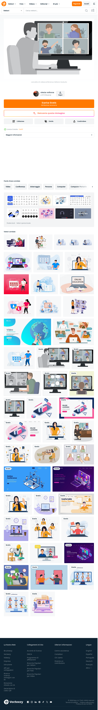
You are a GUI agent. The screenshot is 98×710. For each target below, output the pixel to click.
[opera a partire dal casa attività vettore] (16, 576)
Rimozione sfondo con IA (9, 683)
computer (61, 185)
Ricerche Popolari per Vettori (34, 663)
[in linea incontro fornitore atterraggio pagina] (76, 502)
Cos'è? (21, 129)
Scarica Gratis (49, 103)
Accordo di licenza (34, 649)
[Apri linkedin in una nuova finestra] (36, 701)
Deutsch (87, 660)
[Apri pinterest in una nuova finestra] (39, 701)
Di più (55, 4)
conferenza (20, 185)
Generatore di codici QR (9, 688)
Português (88, 656)
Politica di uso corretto (82, 703)
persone (48, 185)
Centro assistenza (62, 649)
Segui (60, 95)
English (87, 649)
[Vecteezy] (3, 3)
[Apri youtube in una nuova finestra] (51, 701)
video (8, 185)
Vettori (11, 4)
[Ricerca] (86, 10)
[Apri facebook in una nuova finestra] (28, 701)
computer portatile (79, 185)
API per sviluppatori (8, 668)
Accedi (86, 4)
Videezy (7, 656)
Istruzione (8, 663)
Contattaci (59, 653)
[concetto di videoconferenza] (53, 357)
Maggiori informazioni (14, 134)
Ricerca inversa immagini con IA (9, 675)
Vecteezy (7, 653)
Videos (32, 4)
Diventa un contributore (60, 661)
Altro (86, 667)
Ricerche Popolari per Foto (34, 668)
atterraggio (35, 185)
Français (87, 663)
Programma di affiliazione (32, 657)
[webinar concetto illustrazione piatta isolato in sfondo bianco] (78, 527)
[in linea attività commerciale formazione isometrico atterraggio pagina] (79, 552)
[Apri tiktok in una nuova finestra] (43, 701)
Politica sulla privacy (85, 701)
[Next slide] (88, 185)
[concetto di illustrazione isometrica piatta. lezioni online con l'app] (16, 552)
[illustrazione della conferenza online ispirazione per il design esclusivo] (78, 305)
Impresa (7, 660)
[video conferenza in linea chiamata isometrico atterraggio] (73, 477)
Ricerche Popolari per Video (34, 674)
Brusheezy (8, 649)
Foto (21, 4)
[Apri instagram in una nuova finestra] (32, 701)
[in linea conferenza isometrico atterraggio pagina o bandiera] (27, 477)
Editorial (43, 4)
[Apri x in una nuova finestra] (47, 701)
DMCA (29, 653)
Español (87, 653)
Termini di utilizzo (70, 701)
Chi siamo (59, 656)
